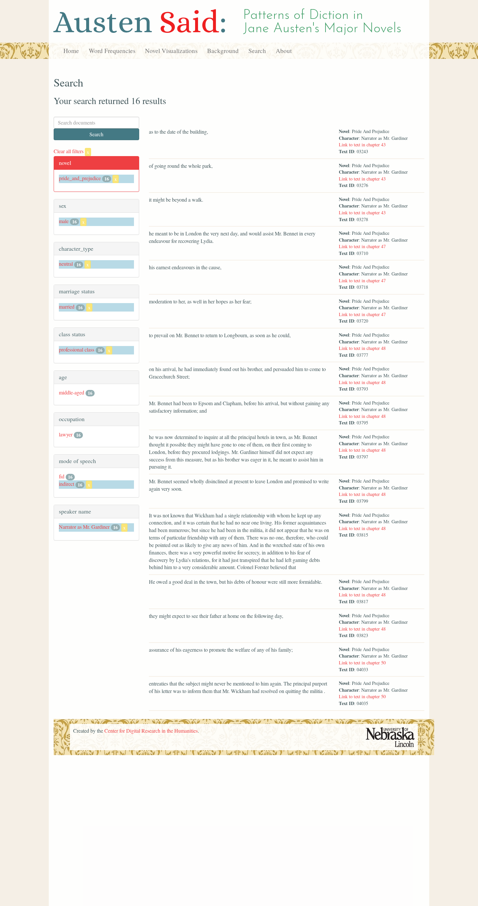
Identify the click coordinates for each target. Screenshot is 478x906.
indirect (66, 483)
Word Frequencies (112, 51)
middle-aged (71, 392)
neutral (66, 263)
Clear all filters (71, 151)
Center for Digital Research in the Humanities (151, 730)
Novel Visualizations (171, 51)
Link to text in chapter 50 (362, 663)
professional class (76, 349)
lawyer (66, 434)
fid (61, 476)
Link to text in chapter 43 (362, 144)
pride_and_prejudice (80, 178)
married (66, 306)
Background (223, 51)
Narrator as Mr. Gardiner (84, 526)
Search (257, 51)
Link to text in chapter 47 (362, 246)
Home (71, 51)
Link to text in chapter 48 (362, 348)
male (64, 221)
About (284, 51)
